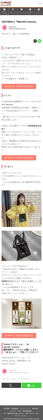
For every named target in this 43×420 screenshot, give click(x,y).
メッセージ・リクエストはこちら (19, 86)
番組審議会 (15, 408)
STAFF (11, 29)
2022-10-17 (12, 27)
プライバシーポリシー (21, 416)
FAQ (19, 411)
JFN (36, 413)
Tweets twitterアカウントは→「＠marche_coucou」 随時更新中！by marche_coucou (16, 361)
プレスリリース (25, 408)
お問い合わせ (29, 413)
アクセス (13, 411)
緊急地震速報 (27, 411)
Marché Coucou (21, 29)
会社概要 (7, 408)
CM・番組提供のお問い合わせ (13, 413)
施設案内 (35, 408)
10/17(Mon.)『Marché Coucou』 (20, 21)
